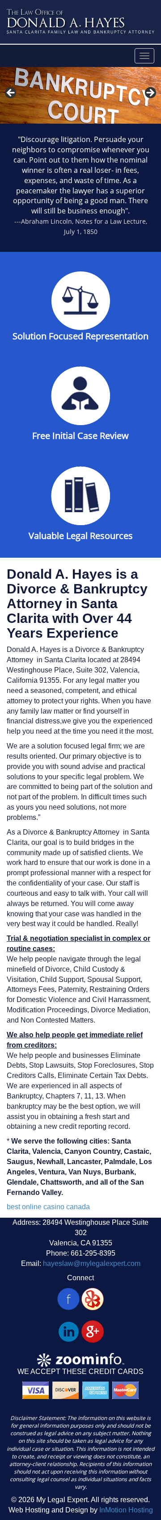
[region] (80, 95)
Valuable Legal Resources (81, 536)
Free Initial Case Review (80, 436)
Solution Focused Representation (80, 336)
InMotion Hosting (126, 1510)
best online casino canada (48, 1207)
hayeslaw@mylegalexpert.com (91, 1263)
